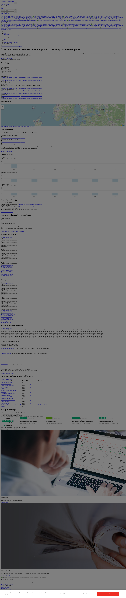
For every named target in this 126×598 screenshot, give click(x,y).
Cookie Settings (85, 593)
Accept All (108, 593)
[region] (63, 594)
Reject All (62, 593)
